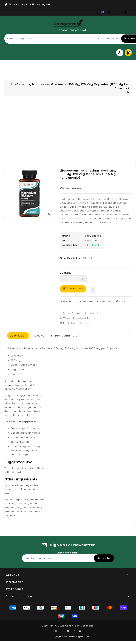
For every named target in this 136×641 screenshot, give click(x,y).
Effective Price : (70, 260)
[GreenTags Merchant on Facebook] (62, 631)
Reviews (38, 335)
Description (18, 335)
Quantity (66, 272)
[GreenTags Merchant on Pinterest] (68, 631)
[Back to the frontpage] (128, 92)
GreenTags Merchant (79, 625)
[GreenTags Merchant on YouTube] (80, 631)
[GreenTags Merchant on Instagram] (74, 631)
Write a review (71, 188)
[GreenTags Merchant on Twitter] (56, 631)
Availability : (70, 245)
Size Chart (106, 301)
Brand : (67, 235)
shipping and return (65, 335)
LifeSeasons (93, 235)
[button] (93, 289)
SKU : (65, 240)
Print (122, 301)
